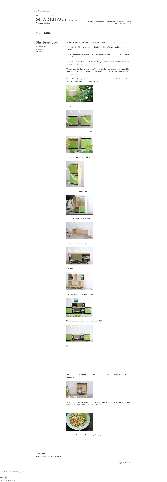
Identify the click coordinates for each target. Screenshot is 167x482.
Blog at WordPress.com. (124, 463)
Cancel (2, 480)
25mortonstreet (40, 49)
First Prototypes (47, 42)
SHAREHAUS (51, 19)
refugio (128, 21)
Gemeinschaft (100, 21)
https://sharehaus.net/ (42, 11)
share (115, 23)
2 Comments (39, 51)
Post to (2, 477)
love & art (120, 21)
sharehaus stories (125, 23)
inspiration (111, 21)
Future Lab (90, 21)
